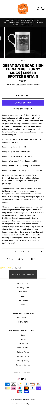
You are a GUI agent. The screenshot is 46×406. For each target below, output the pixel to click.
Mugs (23, 296)
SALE (23, 304)
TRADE (23, 339)
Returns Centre (23, 356)
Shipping (19, 84)
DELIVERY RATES (23, 347)
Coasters (23, 291)
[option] (23, 22)
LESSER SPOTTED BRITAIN (23, 313)
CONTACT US (23, 343)
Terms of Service (23, 365)
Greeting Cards (23, 287)
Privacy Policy (23, 360)
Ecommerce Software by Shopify (23, 404)
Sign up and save (23, 373)
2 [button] (24, 61)
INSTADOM (23, 322)
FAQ (23, 335)
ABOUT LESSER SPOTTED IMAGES (23, 330)
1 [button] (22, 60)
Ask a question (23, 251)
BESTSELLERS (23, 283)
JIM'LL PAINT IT (23, 317)
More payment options (23, 108)
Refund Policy (23, 352)
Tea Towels (23, 300)
